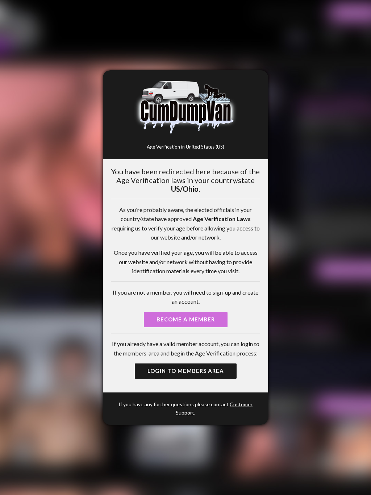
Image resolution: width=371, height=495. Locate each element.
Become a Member (186, 319)
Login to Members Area (185, 370)
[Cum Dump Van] (186, 107)
